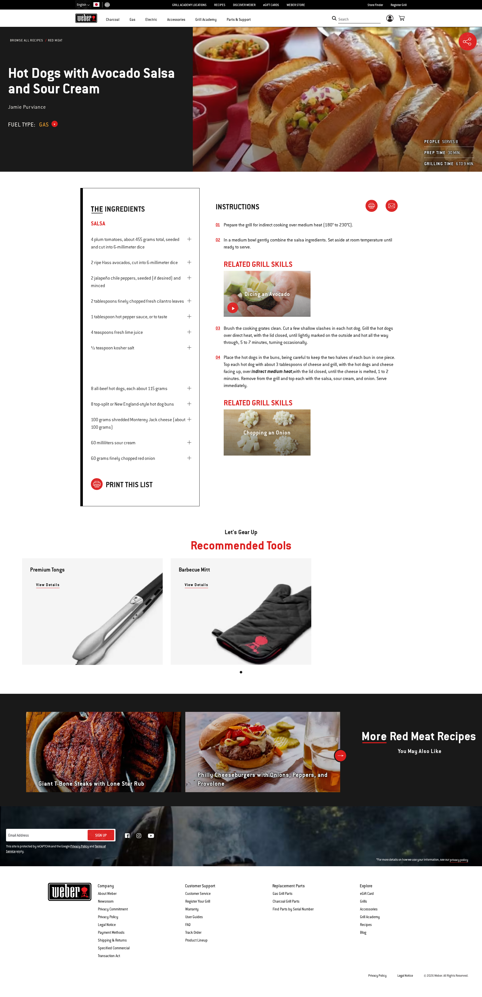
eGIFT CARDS (271, 5)
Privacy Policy (79, 846)
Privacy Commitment (113, 909)
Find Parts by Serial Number (293, 909)
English (82, 5)
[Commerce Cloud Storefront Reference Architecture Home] (86, 18)
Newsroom (105, 901)
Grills (363, 901)
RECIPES (219, 5)
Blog (363, 932)
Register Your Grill (197, 901)
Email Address (18, 835)
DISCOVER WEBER (244, 5)
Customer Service (198, 893)
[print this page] (374, 205)
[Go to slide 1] (241, 672)
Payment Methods (111, 932)
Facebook (127, 836)
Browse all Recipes (26, 40)
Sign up (101, 835)
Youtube (151, 835)
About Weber (107, 893)
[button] (122, 19)
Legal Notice (107, 924)
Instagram (139, 836)
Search (343, 19)
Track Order (193, 932)
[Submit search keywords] (334, 18)
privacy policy (459, 860)
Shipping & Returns (112, 940)
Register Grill (399, 5)
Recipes (366, 924)
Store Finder (375, 5)
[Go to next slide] (340, 755)
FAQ (188, 924)
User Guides (194, 917)
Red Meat (55, 40)
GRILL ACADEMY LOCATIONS (189, 5)
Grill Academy (370, 917)
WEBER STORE (296, 5)
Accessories (369, 909)
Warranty (192, 909)
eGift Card (367, 893)
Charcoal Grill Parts (286, 901)
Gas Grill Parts (282, 893)
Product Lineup (196, 940)
